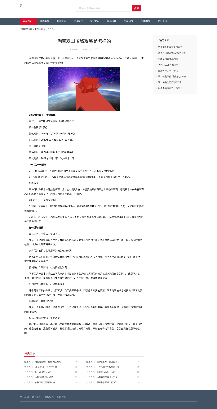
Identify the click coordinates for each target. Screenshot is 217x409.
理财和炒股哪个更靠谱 (107, 382)
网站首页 (27, 21)
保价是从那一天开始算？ (108, 362)
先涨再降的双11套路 (168, 70)
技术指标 (95, 21)
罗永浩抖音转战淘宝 (168, 58)
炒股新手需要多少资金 (107, 377)
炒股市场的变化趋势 (44, 377)
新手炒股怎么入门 (43, 372)
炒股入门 (49, 29)
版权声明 (61, 397)
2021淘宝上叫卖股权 (168, 64)
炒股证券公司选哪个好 (45, 382)
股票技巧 (61, 21)
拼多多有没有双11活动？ (170, 88)
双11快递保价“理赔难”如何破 (172, 76)
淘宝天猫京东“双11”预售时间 (48, 362)
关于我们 (24, 397)
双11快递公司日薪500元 (169, 82)
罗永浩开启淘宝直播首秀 (170, 47)
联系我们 (36, 397)
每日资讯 (162, 21)
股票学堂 (44, 21)
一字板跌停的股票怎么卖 (108, 367)
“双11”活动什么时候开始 (46, 367)
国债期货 (145, 21)
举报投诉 (49, 397)
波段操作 (78, 21)
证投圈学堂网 (26, 29)
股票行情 (111, 21)
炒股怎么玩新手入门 (106, 372)
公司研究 (128, 21)
